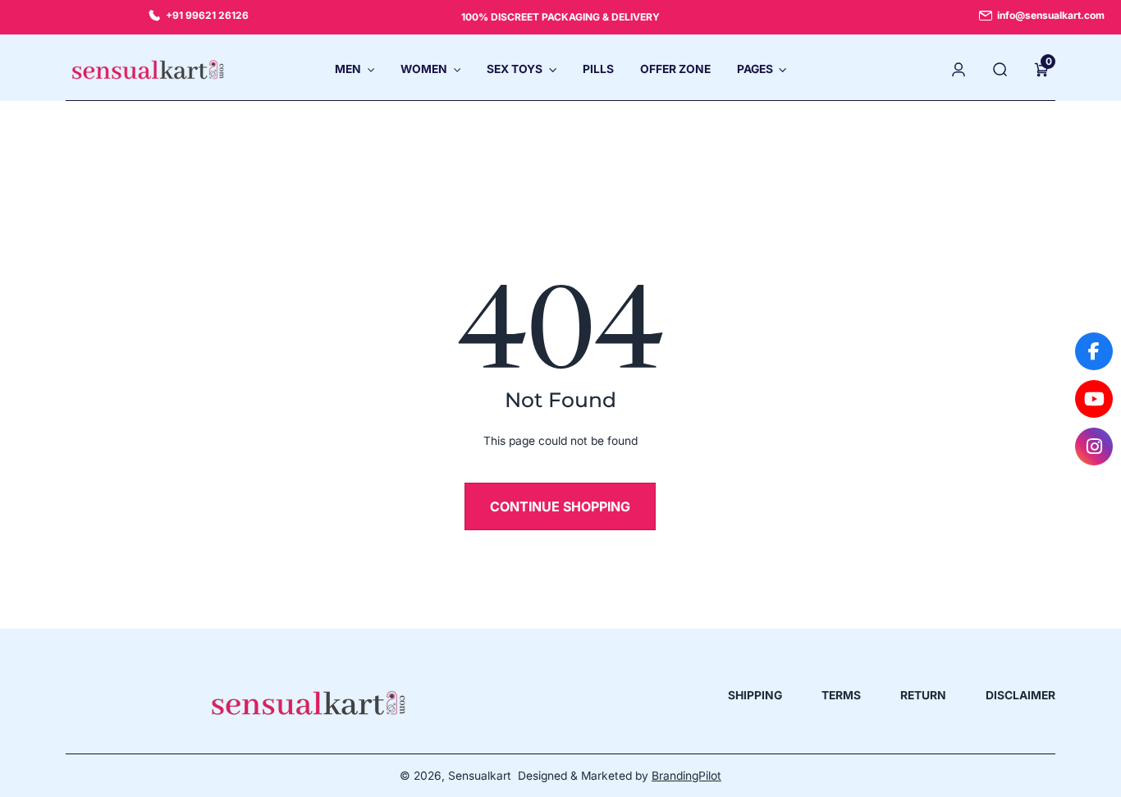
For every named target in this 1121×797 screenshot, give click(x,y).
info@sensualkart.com (1051, 15)
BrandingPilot (686, 775)
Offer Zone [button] (675, 69)
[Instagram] (1094, 446)
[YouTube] (1094, 399)
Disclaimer (1020, 695)
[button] (1041, 69)
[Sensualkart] (308, 703)
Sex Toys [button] (514, 69)
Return (923, 695)
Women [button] (423, 69)
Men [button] (348, 69)
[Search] (1000, 69)
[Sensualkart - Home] (148, 69)
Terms (841, 695)
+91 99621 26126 (207, 15)
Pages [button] (755, 69)
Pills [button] (598, 69)
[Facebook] (1094, 351)
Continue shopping (560, 506)
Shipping (755, 695)
